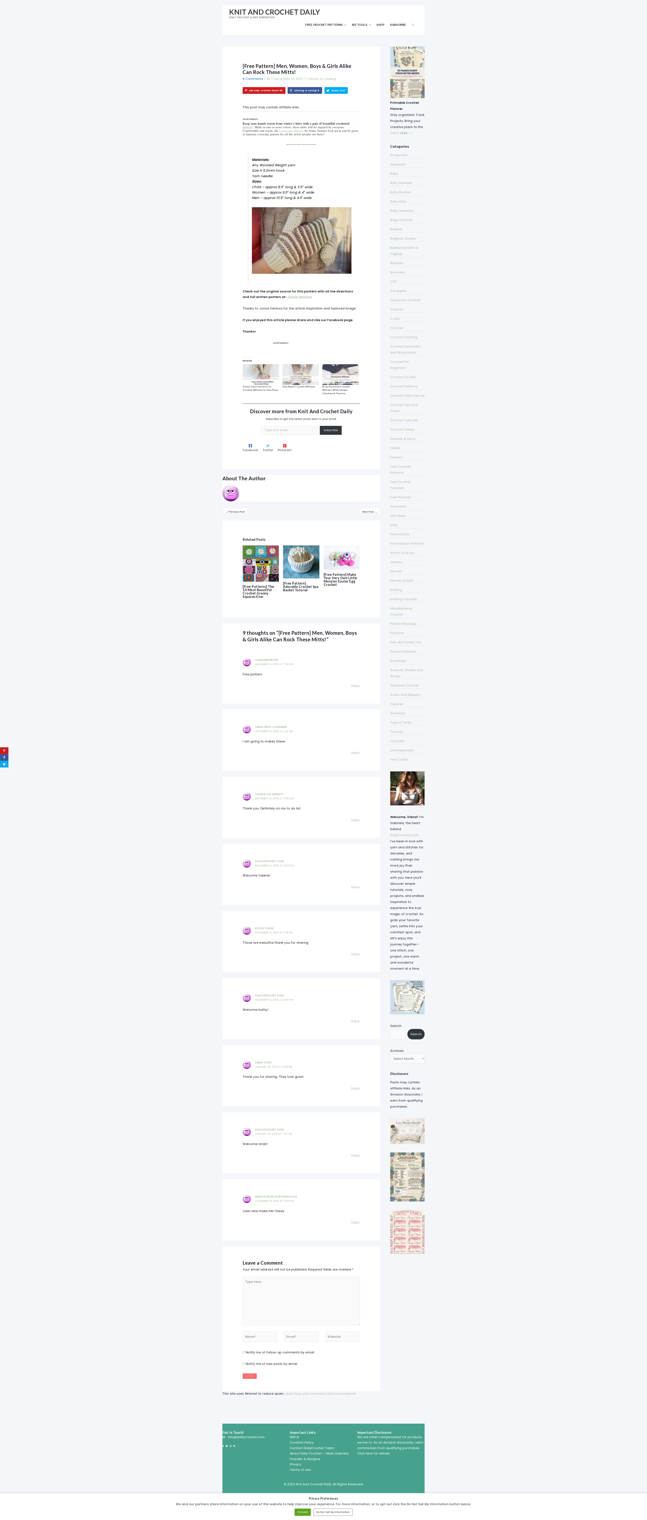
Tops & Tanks (401, 722)
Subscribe (398, 24)
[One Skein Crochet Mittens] (300, 374)
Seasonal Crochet (404, 685)
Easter (395, 448)
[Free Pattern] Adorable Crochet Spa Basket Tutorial (300, 586)
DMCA (294, 1437)
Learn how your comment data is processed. (320, 1393)
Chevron (397, 309)
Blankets (397, 263)
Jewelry (396, 562)
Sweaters (397, 713)
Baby (394, 173)
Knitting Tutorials (403, 599)
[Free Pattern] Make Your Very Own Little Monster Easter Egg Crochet (340, 579)
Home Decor (400, 534)
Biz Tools (359, 24)
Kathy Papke (264, 928)
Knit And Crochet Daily (274, 12)
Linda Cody (263, 1062)
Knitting (396, 590)
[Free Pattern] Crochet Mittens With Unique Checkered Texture (336, 390)
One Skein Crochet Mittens (298, 386)
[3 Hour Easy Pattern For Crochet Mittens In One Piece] (261, 374)
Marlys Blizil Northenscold (276, 1196)
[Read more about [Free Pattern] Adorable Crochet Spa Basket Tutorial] (301, 562)
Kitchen (396, 571)
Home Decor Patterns (407, 543)
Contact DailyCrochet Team (312, 1448)
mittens (248, 127)
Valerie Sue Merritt (269, 794)
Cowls (395, 319)
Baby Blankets (401, 183)
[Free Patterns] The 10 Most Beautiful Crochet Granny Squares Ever (258, 591)
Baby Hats (398, 201)
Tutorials (397, 741)
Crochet (396, 328)
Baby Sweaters (402, 211)
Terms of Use (300, 1470)
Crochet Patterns (403, 386)
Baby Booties (400, 192)
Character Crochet (405, 300)
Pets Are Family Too (405, 642)
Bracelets (397, 272)
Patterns (397, 633)
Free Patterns (400, 497)
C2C (393, 281)
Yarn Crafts (399, 759)
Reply (355, 686)
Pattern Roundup (403, 624)
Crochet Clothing (403, 337)
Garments (398, 506)
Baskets (396, 229)
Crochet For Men (403, 377)
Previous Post (235, 511)
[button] (413, 25)
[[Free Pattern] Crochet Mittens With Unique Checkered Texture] (340, 374)
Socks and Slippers (405, 695)
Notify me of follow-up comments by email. (280, 1352)
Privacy (295, 1464)
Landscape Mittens (292, 131)
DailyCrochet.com (269, 861)
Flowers (396, 457)
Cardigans (398, 291)
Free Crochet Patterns (324, 24)
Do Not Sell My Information (333, 1512)
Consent (302, 1512)
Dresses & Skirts (402, 439)
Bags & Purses (401, 220)
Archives (397, 1051)
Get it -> (401, 133)
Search (395, 1026)
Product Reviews (403, 651)
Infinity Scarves (402, 553)
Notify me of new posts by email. (272, 1364)
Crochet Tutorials (404, 420)
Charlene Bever (266, 660)
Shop (380, 24)
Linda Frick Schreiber (271, 727)
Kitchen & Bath (401, 580)
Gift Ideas (398, 516)
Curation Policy (302, 1442)
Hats (393, 525)
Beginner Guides (403, 238)
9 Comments (253, 79)
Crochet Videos (402, 429)
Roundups (398, 661)
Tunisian (396, 732)
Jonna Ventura (299, 297)
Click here (365, 1453)
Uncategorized (401, 750)
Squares (396, 704)
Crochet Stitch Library (407, 396)
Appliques (398, 164)
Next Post (369, 511)
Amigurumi (398, 155)
